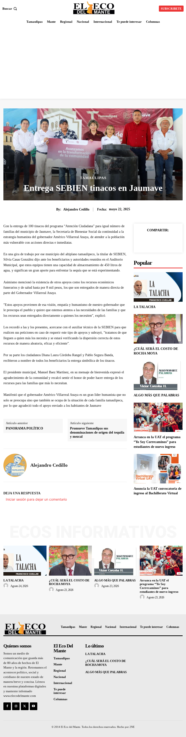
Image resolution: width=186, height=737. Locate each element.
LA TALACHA (144, 307)
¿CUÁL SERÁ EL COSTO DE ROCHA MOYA (69, 582)
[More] (169, 241)
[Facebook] (147, 241)
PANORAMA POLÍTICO (24, 428)
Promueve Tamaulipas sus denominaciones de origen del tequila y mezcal (97, 432)
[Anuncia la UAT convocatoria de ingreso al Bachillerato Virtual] (158, 468)
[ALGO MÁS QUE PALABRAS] (158, 375)
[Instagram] (16, 706)
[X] (158, 241)
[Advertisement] (93, 62)
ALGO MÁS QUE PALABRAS (156, 395)
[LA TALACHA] (158, 286)
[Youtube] (33, 706)
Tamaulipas (93, 178)
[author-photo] (6, 585)
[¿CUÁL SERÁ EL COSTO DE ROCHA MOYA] (158, 328)
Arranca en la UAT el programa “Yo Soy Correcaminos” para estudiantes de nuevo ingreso (157, 441)
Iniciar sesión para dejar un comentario (36, 499)
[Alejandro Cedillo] (15, 465)
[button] (10, 8)
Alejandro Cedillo (76, 209)
